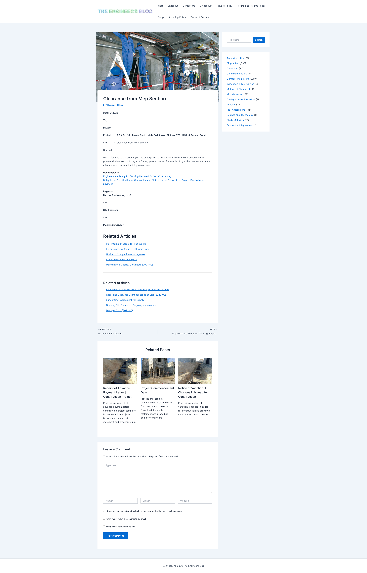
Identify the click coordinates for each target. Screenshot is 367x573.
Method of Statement (238, 89)
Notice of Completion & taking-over (125, 254)
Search (259, 39)
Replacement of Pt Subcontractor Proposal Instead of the (137, 289)
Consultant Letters (237, 73)
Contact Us (189, 5)
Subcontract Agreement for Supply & (126, 299)
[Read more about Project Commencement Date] (158, 370)
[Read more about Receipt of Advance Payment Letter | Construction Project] (120, 370)
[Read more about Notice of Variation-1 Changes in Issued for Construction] (195, 370)
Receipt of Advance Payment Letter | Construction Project (117, 392)
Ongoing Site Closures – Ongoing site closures (131, 305)
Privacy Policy (224, 5)
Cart (160, 5)
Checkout (173, 5)
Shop (161, 17)
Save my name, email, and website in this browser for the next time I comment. (144, 511)
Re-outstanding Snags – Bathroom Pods (127, 249)
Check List (232, 68)
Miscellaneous (234, 94)
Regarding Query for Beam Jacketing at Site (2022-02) (136, 294)
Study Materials (235, 120)
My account (206, 5)
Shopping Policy (177, 17)
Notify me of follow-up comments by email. (126, 519)
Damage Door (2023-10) (119, 310)
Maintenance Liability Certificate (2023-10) (129, 264)
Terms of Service (200, 17)
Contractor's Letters (238, 78)
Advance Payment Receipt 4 (121, 259)
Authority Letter (235, 58)
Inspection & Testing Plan (240, 83)
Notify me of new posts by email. (121, 526)
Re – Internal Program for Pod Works (126, 243)
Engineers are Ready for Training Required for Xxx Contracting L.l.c (139, 176)
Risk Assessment (236, 109)
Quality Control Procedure (241, 99)
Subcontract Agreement (240, 125)
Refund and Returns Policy (251, 5)
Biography (232, 63)
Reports (231, 104)
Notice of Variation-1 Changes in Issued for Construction (193, 392)
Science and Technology (240, 114)
